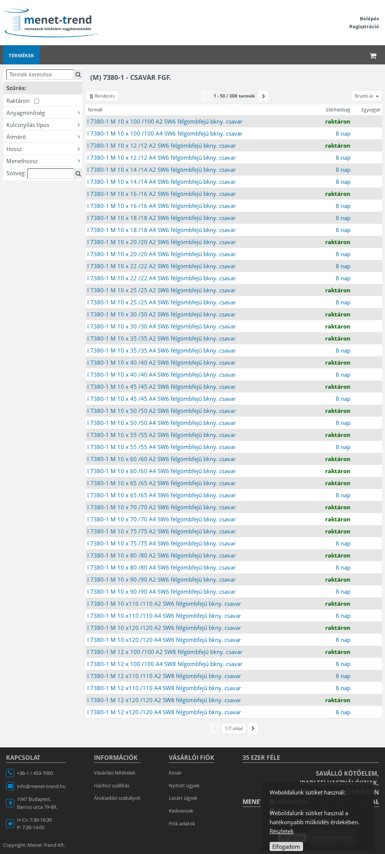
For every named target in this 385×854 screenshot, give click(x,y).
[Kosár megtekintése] (373, 54)
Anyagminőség (25, 112)
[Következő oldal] (263, 96)
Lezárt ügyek (183, 797)
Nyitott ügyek (184, 785)
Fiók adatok (182, 823)
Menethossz (22, 161)
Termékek (21, 55)
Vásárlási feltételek (114, 772)
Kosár (175, 772)
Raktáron (20, 100)
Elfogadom (286, 846)
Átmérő (16, 137)
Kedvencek (181, 810)
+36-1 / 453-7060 (35, 773)
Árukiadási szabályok (117, 797)
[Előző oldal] (207, 96)
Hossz (14, 149)
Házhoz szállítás (111, 785)
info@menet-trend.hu (41, 786)
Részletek (282, 831)
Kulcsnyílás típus (27, 124)
